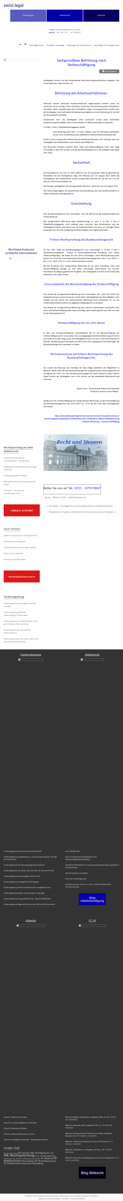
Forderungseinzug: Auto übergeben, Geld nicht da (22, 876)
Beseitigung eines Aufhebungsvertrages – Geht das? (21, 468)
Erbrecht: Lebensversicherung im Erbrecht (19, 1134)
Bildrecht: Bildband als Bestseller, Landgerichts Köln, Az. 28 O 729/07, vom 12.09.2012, (91, 1118)
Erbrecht (37, 1156)
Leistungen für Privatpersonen (106, 45)
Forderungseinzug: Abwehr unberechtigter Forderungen (15, 613)
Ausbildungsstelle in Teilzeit (15, 476)
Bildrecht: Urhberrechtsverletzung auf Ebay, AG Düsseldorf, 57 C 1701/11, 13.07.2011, (89, 1143)
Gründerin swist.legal (55, 45)
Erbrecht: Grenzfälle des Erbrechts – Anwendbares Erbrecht (26, 1140)
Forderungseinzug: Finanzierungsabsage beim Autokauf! (24, 865)
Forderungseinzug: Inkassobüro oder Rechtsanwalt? (23, 851)
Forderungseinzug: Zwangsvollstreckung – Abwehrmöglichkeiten (27, 899)
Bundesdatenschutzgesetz (15, 542)
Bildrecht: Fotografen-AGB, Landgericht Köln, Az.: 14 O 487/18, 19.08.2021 (88, 1127)
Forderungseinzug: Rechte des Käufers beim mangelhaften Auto (27, 887)
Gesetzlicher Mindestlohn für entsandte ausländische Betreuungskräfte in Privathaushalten (92, 866)
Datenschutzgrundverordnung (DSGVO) (20, 536)
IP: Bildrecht (47, 1158)
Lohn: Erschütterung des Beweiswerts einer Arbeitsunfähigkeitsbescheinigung (81, 858)
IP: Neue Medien (27, 1161)
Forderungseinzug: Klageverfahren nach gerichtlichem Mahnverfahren (20, 622)
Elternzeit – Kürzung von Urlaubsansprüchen (14, 492)
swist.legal (14, 5)
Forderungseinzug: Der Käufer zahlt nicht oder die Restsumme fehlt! (21, 640)
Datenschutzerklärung (77, 1198)
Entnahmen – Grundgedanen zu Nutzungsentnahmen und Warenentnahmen (80, 506)
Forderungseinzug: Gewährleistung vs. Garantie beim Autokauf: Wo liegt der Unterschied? (30, 858)
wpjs (48, 497)
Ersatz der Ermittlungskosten (75, 879)
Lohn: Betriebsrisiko (72, 851)
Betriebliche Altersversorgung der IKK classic (19, 483)
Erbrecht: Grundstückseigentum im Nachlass (20, 1123)
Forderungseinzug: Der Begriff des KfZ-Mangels (20, 605)
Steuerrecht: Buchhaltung (32, 1163)
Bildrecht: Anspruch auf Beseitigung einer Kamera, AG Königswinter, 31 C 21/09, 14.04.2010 (92, 1159)
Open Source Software (13, 553)
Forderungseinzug (47, 1156)
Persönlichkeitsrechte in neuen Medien (20, 547)
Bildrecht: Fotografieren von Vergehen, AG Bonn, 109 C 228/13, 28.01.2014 (88, 1151)
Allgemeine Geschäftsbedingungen (49, 1198)
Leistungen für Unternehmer (79, 45)
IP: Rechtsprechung (45, 1161)
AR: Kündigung (38, 1153)
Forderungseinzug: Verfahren (31, 1158)
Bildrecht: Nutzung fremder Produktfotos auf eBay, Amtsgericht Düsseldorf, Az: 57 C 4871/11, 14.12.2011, (88, 1135)
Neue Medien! (12, 529)
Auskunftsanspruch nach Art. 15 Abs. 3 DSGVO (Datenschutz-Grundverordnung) (88, 886)
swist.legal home (36, 45)
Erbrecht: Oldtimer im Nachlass (15, 1117)
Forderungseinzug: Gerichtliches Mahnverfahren (17, 631)
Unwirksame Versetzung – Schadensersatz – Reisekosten (16, 459)
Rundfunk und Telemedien (15, 559)
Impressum (65, 1198)
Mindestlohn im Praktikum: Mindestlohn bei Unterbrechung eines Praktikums (82, 512)
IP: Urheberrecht (12, 1163)
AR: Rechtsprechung (78, 497)
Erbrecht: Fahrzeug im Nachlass (15, 1128)
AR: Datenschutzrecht (11, 1153)
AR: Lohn (50, 1153)
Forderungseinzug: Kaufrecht (13, 1158)
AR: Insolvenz (24, 1153)
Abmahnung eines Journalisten (76, 873)
